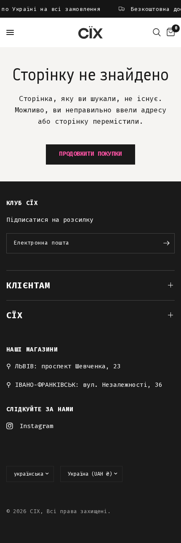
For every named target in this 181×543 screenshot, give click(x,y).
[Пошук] (157, 32)
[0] (169, 32)
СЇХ (14, 315)
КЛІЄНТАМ (28, 285)
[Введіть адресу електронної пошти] (166, 243)
